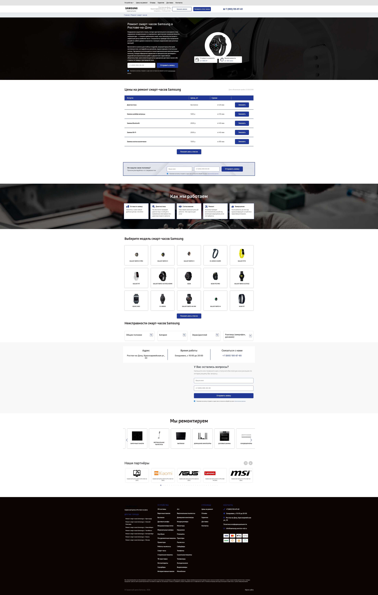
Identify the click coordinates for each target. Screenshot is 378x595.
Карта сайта (249, 590)
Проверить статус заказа (202, 9)
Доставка (169, 3)
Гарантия (161, 3)
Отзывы (152, 3)
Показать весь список (189, 152)
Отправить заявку (167, 65)
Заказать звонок (182, 9)
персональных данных (213, 173)
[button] (127, 440)
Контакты (179, 3)
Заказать (242, 105)
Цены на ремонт (142, 3)
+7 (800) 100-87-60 (232, 355)
